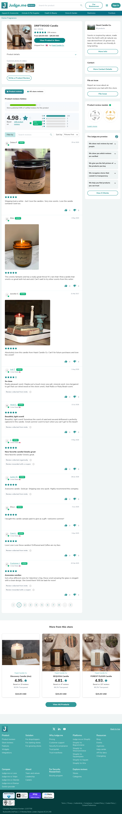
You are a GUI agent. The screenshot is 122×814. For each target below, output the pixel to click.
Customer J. (15, 563)
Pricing (52, 739)
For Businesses (94, 5)
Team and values (32, 773)
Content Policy (99, 803)
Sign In (116, 5)
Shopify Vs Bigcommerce (78, 743)
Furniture (111, 13)
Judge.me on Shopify (81, 739)
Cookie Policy (110, 803)
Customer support (56, 742)
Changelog (101, 756)
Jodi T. (12, 369)
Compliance (88, 803)
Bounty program (56, 775)
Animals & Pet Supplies (30, 13)
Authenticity (78, 803)
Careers (28, 780)
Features (5, 746)
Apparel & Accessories (10, 13)
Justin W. (14, 477)
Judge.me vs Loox (9, 773)
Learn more (92, 126)
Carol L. (13, 533)
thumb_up (65, 210)
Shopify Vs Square (80, 760)
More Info (102, 51)
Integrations (7, 752)
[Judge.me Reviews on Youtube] (64, 729)
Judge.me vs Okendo (10, 780)
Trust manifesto (55, 752)
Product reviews (8, 739)
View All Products (61, 704)
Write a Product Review (19, 78)
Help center (101, 749)
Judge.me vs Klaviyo (10, 783)
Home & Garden (71, 13)
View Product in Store (50, 40)
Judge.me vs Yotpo (9, 776)
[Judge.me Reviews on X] (54, 729)
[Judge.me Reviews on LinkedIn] (59, 729)
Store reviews (7, 742)
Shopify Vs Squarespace (78, 755)
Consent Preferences (89, 805)
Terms (63, 803)
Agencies (100, 746)
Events (99, 742)
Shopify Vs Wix (79, 763)
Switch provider (8, 786)
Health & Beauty (51, 13)
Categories (77, 776)
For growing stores (33, 746)
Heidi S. (13, 404)
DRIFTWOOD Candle (46, 26)
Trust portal (54, 749)
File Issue (103, 94)
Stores (75, 773)
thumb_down (74, 210)
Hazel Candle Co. (58, 45)
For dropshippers (32, 739)
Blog (99, 739)
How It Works (103, 193)
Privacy (69, 803)
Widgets (5, 749)
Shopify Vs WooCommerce (79, 749)
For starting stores (33, 742)
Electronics (91, 13)
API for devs (102, 752)
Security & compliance (58, 746)
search (81, 5)
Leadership (30, 776)
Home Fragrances (9, 18)
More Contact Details (102, 69)
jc (10, 440)
